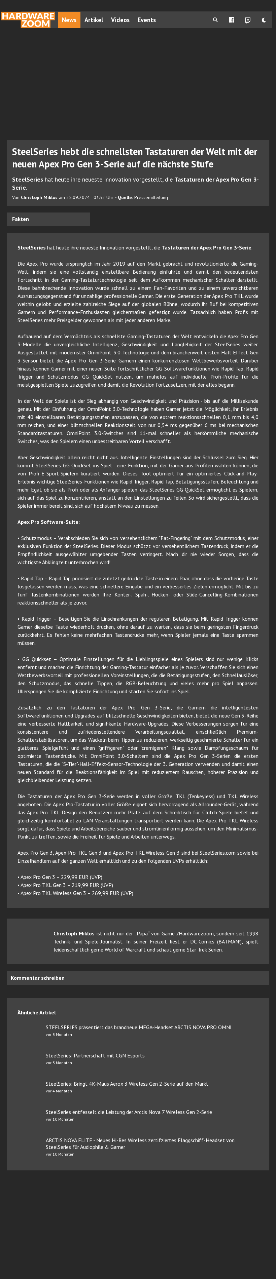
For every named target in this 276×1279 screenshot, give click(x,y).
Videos (120, 20)
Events (147, 20)
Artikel (93, 20)
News (69, 20)
